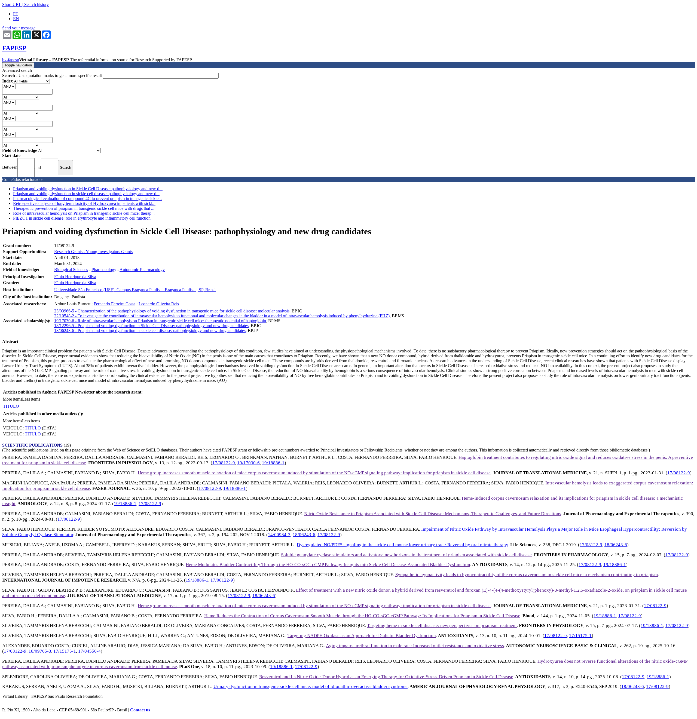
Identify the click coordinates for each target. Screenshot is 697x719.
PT (15, 13)
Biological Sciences (71, 269)
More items (12, 399)
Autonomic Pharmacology (142, 269)
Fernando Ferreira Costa (114, 304)
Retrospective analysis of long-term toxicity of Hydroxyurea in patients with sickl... (84, 203)
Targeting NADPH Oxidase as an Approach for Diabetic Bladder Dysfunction (362, 635)
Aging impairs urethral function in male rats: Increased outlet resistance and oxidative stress (415, 645)
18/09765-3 (40, 651)
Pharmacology (103, 269)
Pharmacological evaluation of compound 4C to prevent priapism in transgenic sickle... (87, 198)
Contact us (140, 710)
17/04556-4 (89, 651)
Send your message (18, 28)
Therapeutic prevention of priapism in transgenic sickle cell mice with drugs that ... (83, 208)
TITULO (11, 406)
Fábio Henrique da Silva (75, 276)
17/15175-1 (580, 635)
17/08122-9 (223, 462)
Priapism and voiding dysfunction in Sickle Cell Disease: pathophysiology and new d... (88, 188)
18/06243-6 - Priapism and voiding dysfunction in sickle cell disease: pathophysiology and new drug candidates (150, 330)
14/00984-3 (279, 534)
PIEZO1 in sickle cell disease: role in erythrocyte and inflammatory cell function (82, 218)
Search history (36, 4)
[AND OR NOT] (9, 86)
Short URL (11, 4)
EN (16, 18)
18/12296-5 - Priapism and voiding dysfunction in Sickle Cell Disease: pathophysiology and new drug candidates (151, 325)
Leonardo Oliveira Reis (159, 304)
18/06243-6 (304, 534)
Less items (31, 399)
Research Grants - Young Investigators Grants (93, 251)
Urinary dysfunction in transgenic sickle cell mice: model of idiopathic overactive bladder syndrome (310, 686)
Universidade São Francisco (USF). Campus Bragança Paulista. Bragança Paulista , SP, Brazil (135, 289)
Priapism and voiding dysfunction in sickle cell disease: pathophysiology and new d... (86, 193)
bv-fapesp (10, 59)
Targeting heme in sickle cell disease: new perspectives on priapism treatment (442, 625)
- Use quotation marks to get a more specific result (52, 75)
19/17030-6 (248, 462)
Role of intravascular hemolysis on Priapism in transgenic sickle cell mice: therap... (84, 213)
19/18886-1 (273, 462)
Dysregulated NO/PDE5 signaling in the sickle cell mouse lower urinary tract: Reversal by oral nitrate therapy (402, 544)
